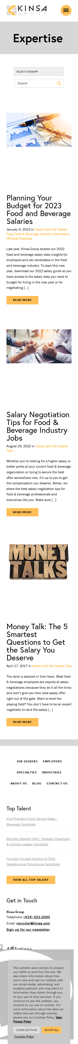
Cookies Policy (24, 1036)
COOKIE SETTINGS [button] (26, 1030)
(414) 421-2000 (37, 917)
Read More (22, 300)
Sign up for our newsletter (28, 929)
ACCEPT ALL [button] (51, 1030)
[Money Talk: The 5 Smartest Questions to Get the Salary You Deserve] (39, 572)
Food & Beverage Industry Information (42, 234)
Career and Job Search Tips (52, 666)
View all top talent (31, 880)
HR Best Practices (19, 238)
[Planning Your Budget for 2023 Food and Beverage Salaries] (39, 144)
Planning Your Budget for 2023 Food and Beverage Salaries (38, 209)
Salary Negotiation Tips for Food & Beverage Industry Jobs (38, 426)
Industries (52, 772)
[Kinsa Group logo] (26, 10)
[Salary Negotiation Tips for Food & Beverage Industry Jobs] (39, 360)
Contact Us (57, 783)
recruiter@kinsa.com (33, 923)
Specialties (27, 772)
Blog (36, 783)
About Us (18, 783)
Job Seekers (27, 761)
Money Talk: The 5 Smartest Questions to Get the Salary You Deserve (37, 642)
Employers (52, 761)
